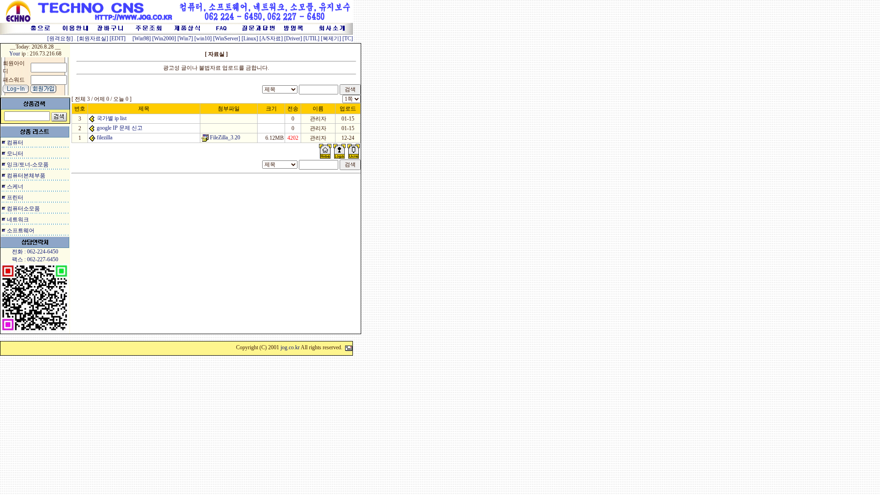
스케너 (15, 186)
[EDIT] (118, 38)
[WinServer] (226, 38)
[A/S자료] (271, 38)
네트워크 (18, 219)
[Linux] (250, 38)
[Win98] (141, 38)
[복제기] (331, 38)
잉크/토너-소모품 (28, 164)
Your (14, 53)
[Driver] (293, 38)
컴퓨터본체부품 (26, 175)
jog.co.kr (290, 347)
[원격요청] (60, 38)
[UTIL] (311, 38)
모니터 (15, 153)
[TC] (347, 38)
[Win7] (185, 38)
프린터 (15, 197)
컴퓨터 (15, 142)
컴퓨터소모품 (23, 208)
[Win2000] (164, 38)
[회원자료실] (92, 38)
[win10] (203, 38)
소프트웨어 (20, 230)
